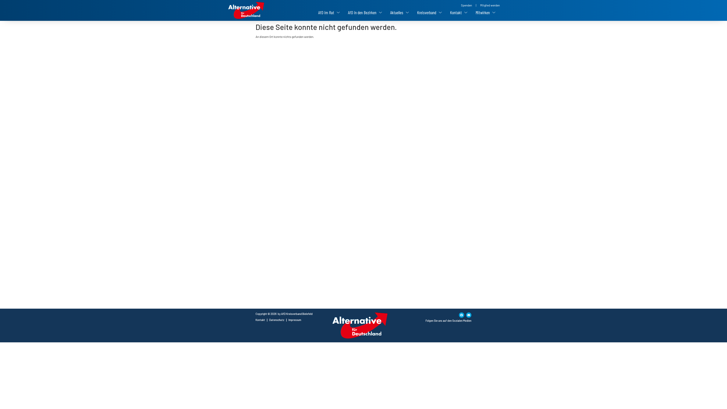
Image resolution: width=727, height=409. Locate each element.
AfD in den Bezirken (362, 12)
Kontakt (456, 12)
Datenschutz (276, 320)
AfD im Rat (326, 12)
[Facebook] (461, 315)
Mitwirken (483, 12)
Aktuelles (396, 12)
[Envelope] (468, 315)
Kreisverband (426, 12)
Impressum (295, 320)
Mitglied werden (490, 5)
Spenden (466, 5)
